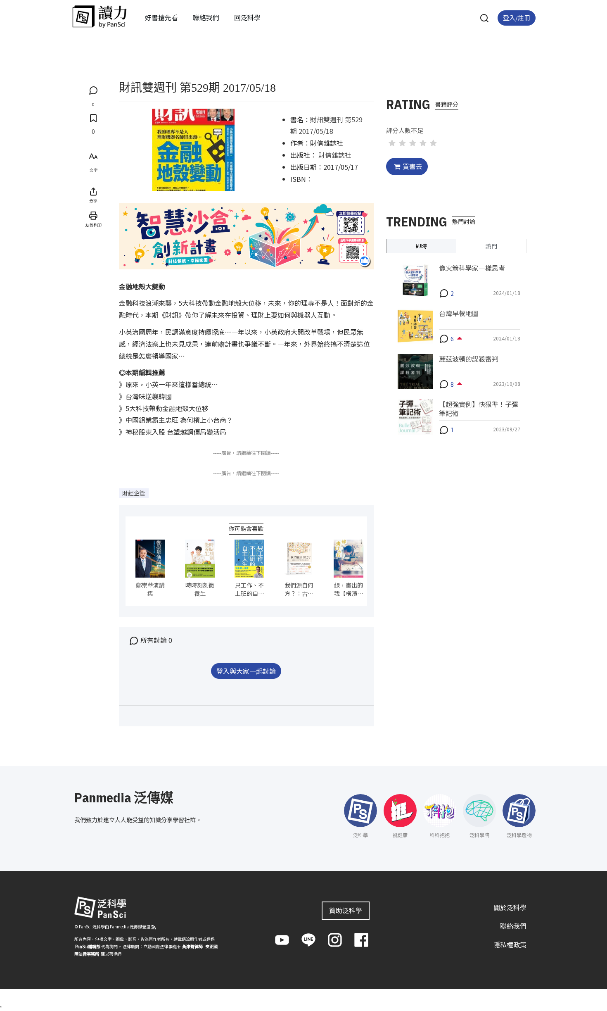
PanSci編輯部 (87, 946)
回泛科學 (247, 17)
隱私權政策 (509, 944)
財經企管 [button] (133, 493)
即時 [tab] (421, 245)
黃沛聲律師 (192, 946)
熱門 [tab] (491, 245)
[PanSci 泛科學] (99, 16)
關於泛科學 (509, 907)
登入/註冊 (516, 17)
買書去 (412, 166)
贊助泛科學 (345, 910)
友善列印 (93, 225)
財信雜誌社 (334, 155)
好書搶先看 (161, 17)
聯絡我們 (206, 17)
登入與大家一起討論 (246, 671)
